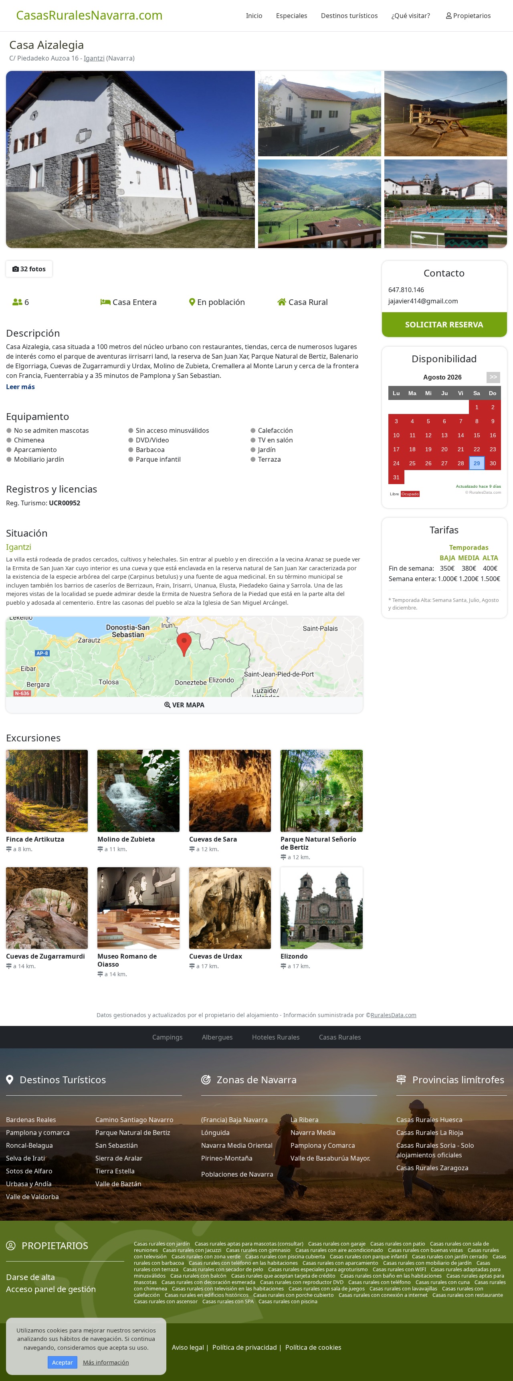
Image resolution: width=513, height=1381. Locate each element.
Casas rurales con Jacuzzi (192, 1250)
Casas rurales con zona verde (206, 1256)
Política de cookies (313, 1347)
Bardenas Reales (31, 1119)
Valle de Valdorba (32, 1196)
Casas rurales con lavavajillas (403, 1288)
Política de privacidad (244, 1347)
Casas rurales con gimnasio (258, 1250)
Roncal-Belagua (29, 1145)
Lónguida (215, 1132)
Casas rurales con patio (397, 1243)
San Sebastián (116, 1145)
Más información (106, 1362)
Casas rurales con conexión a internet (383, 1294)
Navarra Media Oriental (237, 1145)
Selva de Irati (25, 1158)
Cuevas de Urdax (215, 956)
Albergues (217, 1037)
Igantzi (94, 58)
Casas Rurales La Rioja (429, 1132)
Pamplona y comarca (38, 1132)
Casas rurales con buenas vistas (425, 1250)
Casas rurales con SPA (228, 1301)
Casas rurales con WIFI (399, 1269)
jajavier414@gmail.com (423, 301)
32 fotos (32, 268)
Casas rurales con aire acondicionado (339, 1250)
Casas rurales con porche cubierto (293, 1294)
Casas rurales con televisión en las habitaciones (228, 1288)
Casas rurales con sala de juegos (327, 1288)
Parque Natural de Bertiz (132, 1132)
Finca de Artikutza (35, 839)
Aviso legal (188, 1347)
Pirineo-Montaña (226, 1158)
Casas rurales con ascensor (166, 1301)
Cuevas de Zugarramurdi (45, 956)
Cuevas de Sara (213, 839)
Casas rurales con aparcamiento (340, 1262)
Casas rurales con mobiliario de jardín (427, 1262)
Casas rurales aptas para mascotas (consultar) (249, 1243)
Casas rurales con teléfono (379, 1282)
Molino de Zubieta (126, 839)
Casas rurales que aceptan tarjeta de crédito (283, 1275)
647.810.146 (406, 289)
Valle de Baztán (118, 1183)
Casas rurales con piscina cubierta (285, 1256)
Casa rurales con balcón (198, 1275)
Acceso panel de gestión (51, 1289)
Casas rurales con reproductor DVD (301, 1282)
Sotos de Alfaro (29, 1171)
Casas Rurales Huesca (429, 1119)
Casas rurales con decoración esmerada (208, 1282)
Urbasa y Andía (29, 1183)
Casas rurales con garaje (337, 1243)
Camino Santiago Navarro (134, 1119)
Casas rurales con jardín (162, 1243)
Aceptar (62, 1362)
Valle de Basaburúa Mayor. (330, 1158)
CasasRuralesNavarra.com (89, 15)
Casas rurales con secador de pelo (223, 1269)
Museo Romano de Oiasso (127, 960)
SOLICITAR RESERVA (444, 324)
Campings (167, 1037)
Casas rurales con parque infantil (368, 1256)
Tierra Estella (115, 1171)
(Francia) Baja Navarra (234, 1119)
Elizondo (294, 956)
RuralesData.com (393, 1015)
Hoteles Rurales (276, 1037)
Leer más (20, 386)
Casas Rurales (340, 1037)
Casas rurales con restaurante (467, 1294)
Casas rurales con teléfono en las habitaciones (243, 1262)
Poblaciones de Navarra (237, 1174)
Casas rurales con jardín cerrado (450, 1256)
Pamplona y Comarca (323, 1145)
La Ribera (305, 1119)
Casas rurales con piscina (288, 1301)
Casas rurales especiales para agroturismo (318, 1269)
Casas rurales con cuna (443, 1282)
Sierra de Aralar (119, 1158)
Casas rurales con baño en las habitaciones (391, 1275)
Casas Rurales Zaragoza (432, 1167)
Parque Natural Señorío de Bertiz (318, 843)
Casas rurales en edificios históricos (206, 1294)
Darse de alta (30, 1277)
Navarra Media (313, 1132)
